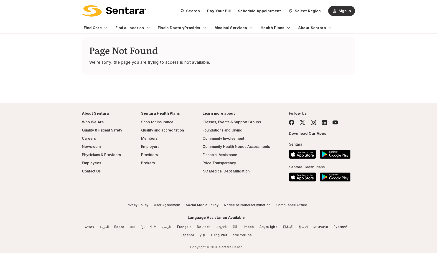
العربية (104, 227)
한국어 (303, 227)
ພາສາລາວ (320, 227)
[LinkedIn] (324, 122)
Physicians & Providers (101, 154)
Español (187, 235)
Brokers (148, 163)
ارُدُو (202, 235)
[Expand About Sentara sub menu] (330, 27)
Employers (150, 146)
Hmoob (248, 227)
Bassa (119, 227)
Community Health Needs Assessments (236, 146)
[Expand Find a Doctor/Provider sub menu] (205, 27)
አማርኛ (89, 227)
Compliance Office (291, 205)
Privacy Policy (136, 205)
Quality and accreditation (162, 130)
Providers (149, 154)
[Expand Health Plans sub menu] (288, 27)
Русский (340, 227)
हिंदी (234, 227)
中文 (153, 227)
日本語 (288, 227)
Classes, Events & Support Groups (232, 122)
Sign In (345, 11)
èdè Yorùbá (242, 235)
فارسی (167, 227)
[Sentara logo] (114, 11)
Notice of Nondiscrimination (247, 205)
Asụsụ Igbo (268, 227)
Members (149, 138)
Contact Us (91, 171)
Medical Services (230, 27)
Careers (89, 138)
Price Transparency (219, 163)
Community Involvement (223, 138)
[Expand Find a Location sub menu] (148, 27)
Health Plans (273, 27)
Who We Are (93, 122)
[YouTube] (335, 122)
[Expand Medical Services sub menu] (251, 27)
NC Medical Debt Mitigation (226, 171)
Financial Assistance (220, 154)
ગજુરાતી (221, 227)
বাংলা (132, 227)
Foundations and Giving (222, 130)
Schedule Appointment (259, 11)
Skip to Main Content (7, 6)
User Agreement (167, 205)
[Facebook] (291, 122)
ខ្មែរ (143, 227)
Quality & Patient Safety (102, 130)
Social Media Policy (202, 205)
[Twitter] (302, 122)
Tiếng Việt (218, 235)
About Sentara (312, 27)
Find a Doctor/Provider (179, 27)
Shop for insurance (157, 122)
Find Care (93, 27)
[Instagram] (313, 122)
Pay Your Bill (219, 11)
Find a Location (129, 27)
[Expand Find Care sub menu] (106, 27)
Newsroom (91, 146)
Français (184, 227)
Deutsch (204, 227)
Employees (91, 163)
